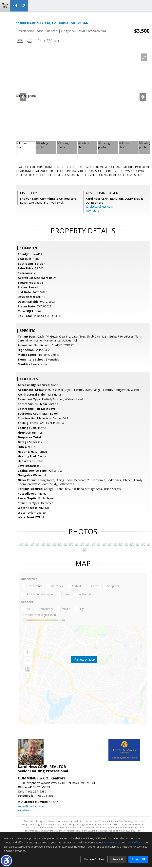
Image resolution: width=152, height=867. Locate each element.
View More (92, 210)
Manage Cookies (94, 859)
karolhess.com (27, 810)
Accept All (138, 859)
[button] (6, 860)
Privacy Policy (112, 842)
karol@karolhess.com (99, 206)
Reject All (118, 859)
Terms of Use (134, 842)
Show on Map (85, 659)
